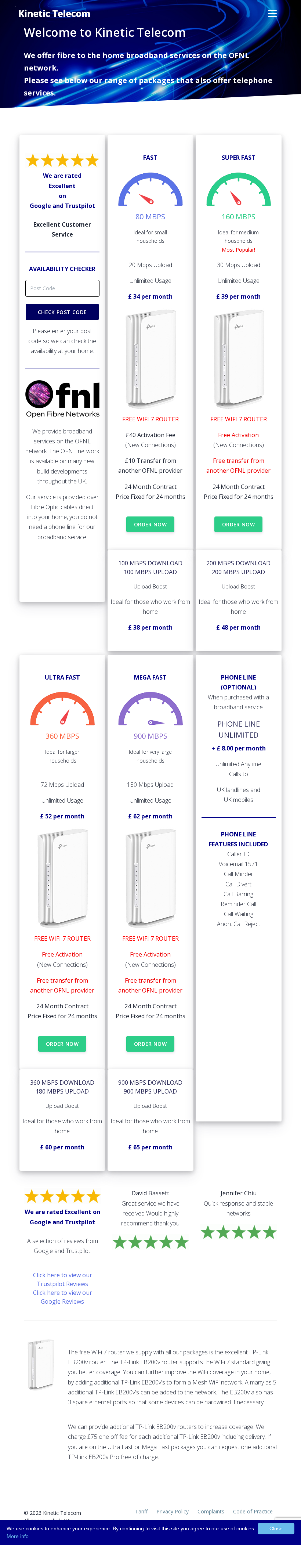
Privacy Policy (172, 1511)
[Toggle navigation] (272, 13)
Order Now (150, 524)
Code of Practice (253, 1511)
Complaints (210, 1511)
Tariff (141, 1511)
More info (18, 1536)
